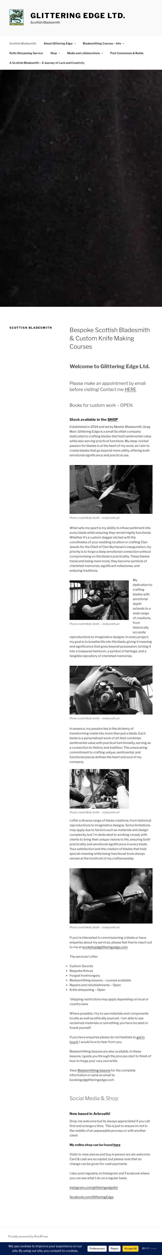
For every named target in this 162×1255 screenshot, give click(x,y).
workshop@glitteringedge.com (105, 947)
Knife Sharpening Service (26, 53)
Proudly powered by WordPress (28, 1236)
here (116, 1145)
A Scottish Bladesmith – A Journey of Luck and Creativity (47, 62)
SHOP (112, 419)
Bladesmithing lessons (93, 1070)
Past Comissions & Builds (126, 53)
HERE (130, 389)
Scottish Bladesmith (22, 43)
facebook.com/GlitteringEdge (92, 1197)
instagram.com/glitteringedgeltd (94, 1187)
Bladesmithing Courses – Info (102, 43)
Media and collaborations (83, 53)
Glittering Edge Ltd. (78, 15)
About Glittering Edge (58, 43)
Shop (53, 53)
